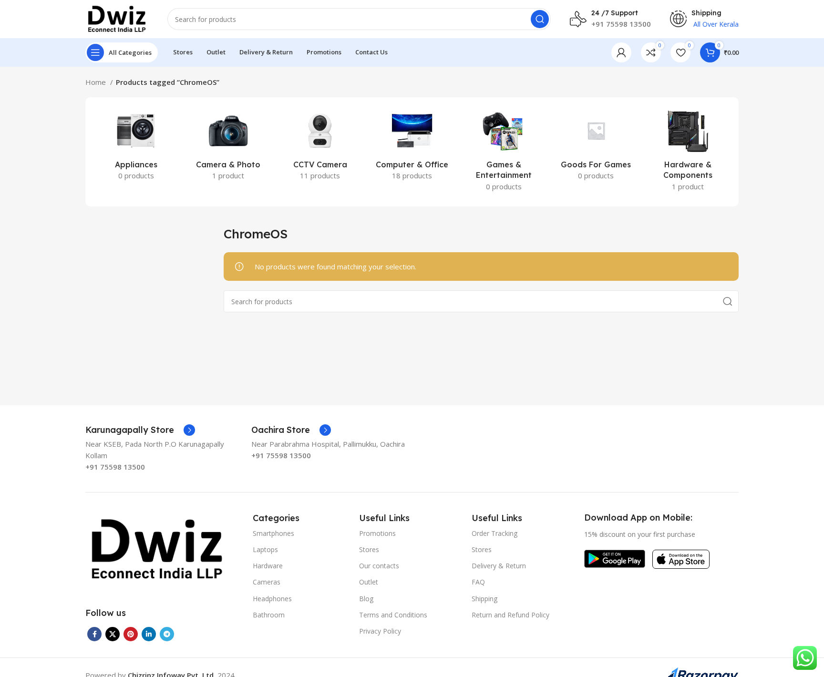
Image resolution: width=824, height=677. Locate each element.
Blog (366, 598)
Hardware (268, 565)
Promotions (377, 533)
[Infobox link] (140, 430)
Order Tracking (494, 533)
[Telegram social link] (167, 634)
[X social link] (112, 634)
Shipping (484, 598)
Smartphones (273, 533)
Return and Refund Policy (510, 614)
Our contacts (379, 565)
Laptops (265, 549)
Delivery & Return (499, 565)
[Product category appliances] (136, 146)
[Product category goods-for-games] (596, 146)
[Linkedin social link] (149, 634)
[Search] (540, 19)
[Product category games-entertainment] (504, 152)
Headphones (272, 598)
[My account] (621, 52)
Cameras (266, 581)
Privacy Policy (380, 631)
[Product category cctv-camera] (320, 146)
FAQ (478, 581)
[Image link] (156, 549)
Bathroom (269, 614)
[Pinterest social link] (131, 634)
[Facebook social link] (94, 634)
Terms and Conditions (393, 614)
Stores (369, 549)
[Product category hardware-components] (688, 152)
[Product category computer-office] (412, 146)
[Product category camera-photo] (228, 146)
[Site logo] (116, 18)
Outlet (368, 581)
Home (96, 82)
